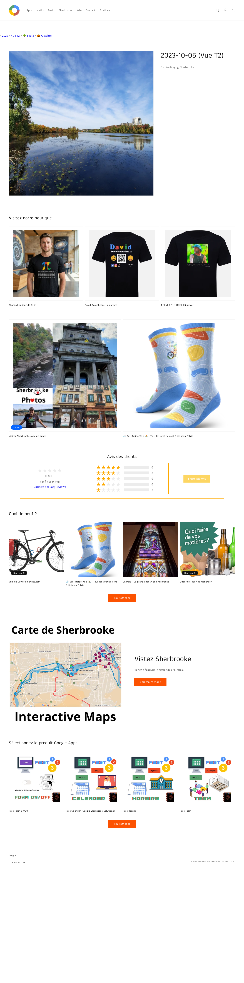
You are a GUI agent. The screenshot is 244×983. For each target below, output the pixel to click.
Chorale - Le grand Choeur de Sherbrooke (146, 582)
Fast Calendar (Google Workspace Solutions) (90, 811)
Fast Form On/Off (18, 811)
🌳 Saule (28, 36)
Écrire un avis (197, 479)
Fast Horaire (129, 811)
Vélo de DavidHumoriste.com (24, 582)
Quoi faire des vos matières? (196, 582)
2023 (5, 36)
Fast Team (185, 811)
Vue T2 (15, 36)
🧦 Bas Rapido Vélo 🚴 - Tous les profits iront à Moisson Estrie (158, 436)
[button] (217, 10)
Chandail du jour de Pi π (22, 305)
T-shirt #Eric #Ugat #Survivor (177, 305)
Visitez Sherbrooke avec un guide (27, 436)
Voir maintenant (150, 681)
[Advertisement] (107, 929)
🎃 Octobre (44, 36)
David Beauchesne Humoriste (101, 305)
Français (16, 862)
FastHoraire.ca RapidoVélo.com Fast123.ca (216, 861)
